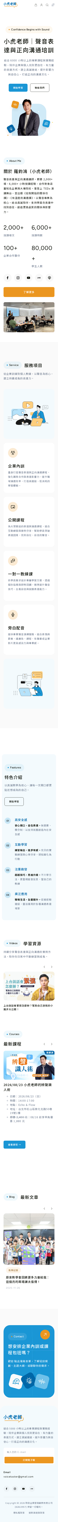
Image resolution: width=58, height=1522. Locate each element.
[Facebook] (8, 278)
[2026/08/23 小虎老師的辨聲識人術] (29, 1053)
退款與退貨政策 (36, 1512)
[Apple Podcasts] (49, 278)
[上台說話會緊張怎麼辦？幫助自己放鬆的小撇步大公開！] (29, 974)
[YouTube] (28, 278)
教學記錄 (13, 1270)
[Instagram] (18, 278)
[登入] (41, 5)
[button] (44, 967)
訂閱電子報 (29, 1460)
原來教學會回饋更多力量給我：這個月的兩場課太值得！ (28, 1279)
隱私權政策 (19, 1512)
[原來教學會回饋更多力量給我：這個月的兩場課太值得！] (29, 1216)
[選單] (53, 4)
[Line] (39, 278)
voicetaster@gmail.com (19, 1476)
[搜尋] (47, 5)
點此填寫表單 (22, 1361)
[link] (29, 991)
